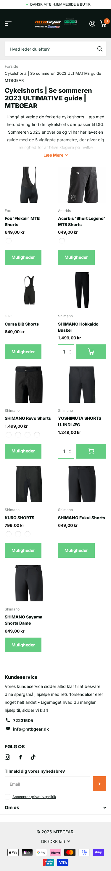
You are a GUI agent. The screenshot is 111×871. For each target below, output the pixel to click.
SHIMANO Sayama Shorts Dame (23, 620)
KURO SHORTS (19, 517)
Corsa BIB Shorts (22, 323)
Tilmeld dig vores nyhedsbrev (35, 771)
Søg (99, 49)
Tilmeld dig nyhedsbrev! (99, 783)
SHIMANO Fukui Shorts (81, 517)
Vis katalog (8, 23)
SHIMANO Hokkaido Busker (78, 327)
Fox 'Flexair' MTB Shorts (22, 221)
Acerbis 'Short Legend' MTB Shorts (81, 221)
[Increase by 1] (72, 346)
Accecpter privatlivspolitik (34, 796)
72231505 (23, 720)
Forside (11, 66)
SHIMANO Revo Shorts (28, 418)
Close (55, 807)
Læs (53, 154)
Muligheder (23, 257)
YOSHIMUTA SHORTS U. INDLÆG (79, 421)
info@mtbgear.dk (31, 728)
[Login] (92, 23)
